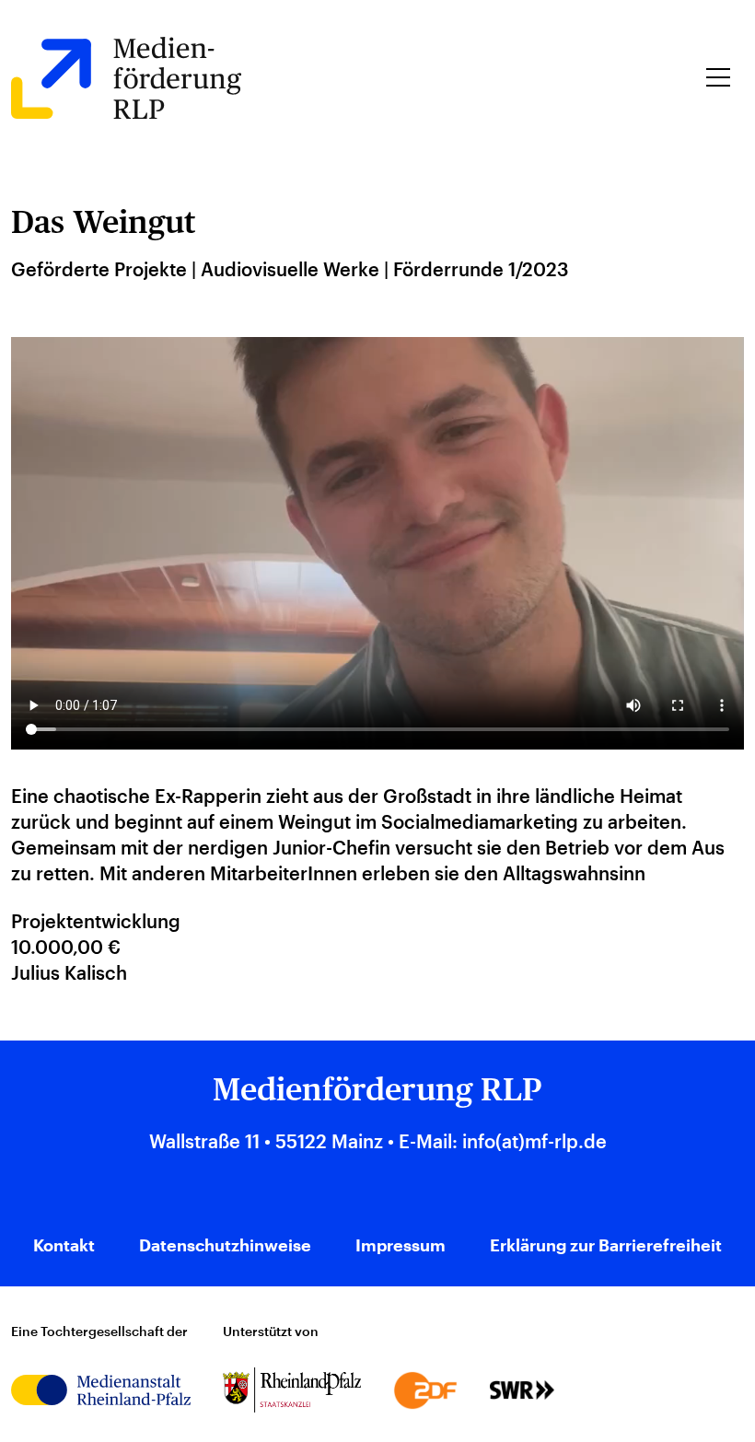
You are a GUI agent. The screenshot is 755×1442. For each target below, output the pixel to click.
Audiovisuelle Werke (290, 269)
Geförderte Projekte (99, 269)
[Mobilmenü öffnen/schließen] (718, 77)
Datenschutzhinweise (225, 1245)
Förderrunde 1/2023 (480, 269)
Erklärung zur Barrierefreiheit (606, 1245)
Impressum (400, 1245)
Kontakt (64, 1245)
